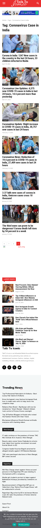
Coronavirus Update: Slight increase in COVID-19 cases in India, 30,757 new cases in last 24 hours (20, 127)
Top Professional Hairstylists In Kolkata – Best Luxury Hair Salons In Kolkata (19, 395)
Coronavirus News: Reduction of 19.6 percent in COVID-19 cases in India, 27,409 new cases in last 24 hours (19, 161)
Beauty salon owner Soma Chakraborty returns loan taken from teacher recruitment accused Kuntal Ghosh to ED (19, 443)
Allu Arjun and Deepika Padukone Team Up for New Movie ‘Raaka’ (26, 330)
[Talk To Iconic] (20, 3)
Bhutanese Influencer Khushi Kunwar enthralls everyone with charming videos (19, 421)
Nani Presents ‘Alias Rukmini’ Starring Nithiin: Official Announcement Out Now (26, 287)
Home (4, 20)
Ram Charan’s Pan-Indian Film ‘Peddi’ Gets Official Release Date (26, 320)
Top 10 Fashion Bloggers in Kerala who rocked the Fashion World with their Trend (19, 416)
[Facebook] (4, 367)
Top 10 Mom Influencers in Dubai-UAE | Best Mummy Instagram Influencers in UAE (26, 298)
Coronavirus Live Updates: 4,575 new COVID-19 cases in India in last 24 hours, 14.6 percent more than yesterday (19, 92)
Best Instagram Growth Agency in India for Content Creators (26, 309)
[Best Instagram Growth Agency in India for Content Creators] (8, 310)
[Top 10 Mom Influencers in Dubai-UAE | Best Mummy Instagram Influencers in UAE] (8, 299)
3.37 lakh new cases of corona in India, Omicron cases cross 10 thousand (18, 195)
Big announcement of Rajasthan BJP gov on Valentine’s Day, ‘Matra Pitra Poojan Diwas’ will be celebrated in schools (19, 487)
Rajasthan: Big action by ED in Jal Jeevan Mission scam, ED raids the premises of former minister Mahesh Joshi (20, 495)
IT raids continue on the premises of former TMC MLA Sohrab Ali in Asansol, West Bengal (20, 436)
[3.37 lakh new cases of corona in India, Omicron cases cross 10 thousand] (20, 181)
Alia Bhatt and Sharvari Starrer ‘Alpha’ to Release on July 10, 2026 (26, 341)
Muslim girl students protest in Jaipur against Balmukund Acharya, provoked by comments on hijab (19, 479)
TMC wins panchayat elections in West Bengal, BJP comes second (19, 455)
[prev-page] (4, 244)
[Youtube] (20, 367)
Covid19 (5, 52)
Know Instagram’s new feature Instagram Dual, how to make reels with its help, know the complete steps (19, 401)
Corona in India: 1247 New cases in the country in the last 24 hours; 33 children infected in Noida (19, 58)
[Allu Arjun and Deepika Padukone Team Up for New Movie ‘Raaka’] (8, 331)
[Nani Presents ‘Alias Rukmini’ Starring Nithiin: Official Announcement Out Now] (8, 288)
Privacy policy (24, 525)
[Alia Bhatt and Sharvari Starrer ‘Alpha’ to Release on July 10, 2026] (8, 342)
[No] (38, 520)
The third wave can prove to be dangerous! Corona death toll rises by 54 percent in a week (19, 228)
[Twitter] (14, 367)
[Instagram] (9, 367)
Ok (14, 525)
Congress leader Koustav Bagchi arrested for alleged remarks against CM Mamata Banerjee (19, 450)
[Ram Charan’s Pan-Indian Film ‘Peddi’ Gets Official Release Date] (8, 321)
